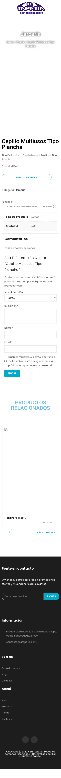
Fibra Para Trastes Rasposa (21, 518)
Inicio (10, 42)
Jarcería (20, 190)
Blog (4, 674)
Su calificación (13, 292)
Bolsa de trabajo (11, 668)
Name (8, 328)
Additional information (22, 206)
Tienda (20, 42)
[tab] (22, 207)
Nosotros (7, 706)
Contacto (7, 680)
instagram (34, 739)
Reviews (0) (49, 206)
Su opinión (11, 306)
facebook (25, 739)
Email (8, 342)
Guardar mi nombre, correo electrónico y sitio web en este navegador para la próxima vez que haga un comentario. (31, 361)
